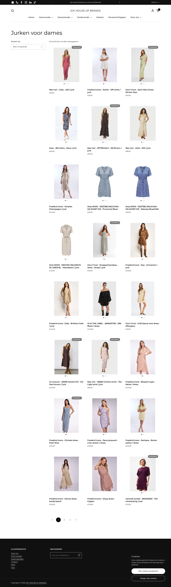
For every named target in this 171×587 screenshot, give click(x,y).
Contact (14, 562)
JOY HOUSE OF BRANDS (85, 10)
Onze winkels (16, 556)
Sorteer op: (15, 41)
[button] (12, 10)
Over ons (14, 553)
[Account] (152, 10)
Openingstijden (17, 559)
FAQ (13, 568)
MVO (13, 565)
